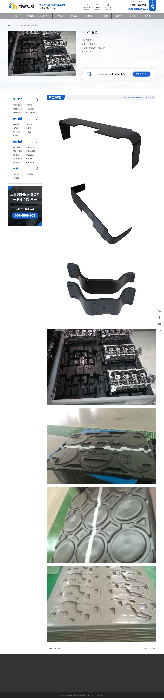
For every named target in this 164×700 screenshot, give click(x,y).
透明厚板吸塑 (17, 105)
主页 (20, 26)
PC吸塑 (15, 128)
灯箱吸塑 (29, 159)
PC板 (60, 16)
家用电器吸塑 (30, 151)
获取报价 (139, 74)
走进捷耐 (63, 679)
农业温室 (47, 689)
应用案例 (89, 16)
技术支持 (118, 16)
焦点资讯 (133, 16)
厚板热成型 (30, 109)
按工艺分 (32, 679)
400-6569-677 (160, 311)
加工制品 (47, 695)
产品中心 (74, 16)
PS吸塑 (28, 132)
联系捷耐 (148, 16)
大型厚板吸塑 (17, 109)
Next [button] (73, 58)
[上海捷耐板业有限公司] (12, 5)
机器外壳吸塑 (17, 151)
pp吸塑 (28, 128)
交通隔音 (47, 692)
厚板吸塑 (30, 16)
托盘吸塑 (16, 155)
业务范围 (63, 685)
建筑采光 (47, 685)
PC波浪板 (16, 178)
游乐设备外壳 (30, 155)
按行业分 (32, 685)
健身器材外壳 (17, 159)
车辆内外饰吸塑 (31, 147)
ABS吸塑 (16, 124)
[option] (42, 53)
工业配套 (47, 679)
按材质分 (35, 26)
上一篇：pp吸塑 (54, 648)
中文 (134, 1)
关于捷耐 (104, 16)
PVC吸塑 (29, 124)
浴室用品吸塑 (17, 162)
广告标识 (47, 682)
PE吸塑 (15, 136)
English (140, 1)
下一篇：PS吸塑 (149, 648)
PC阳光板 (29, 174)
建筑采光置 (30, 162)
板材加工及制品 (45, 16)
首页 (15, 16)
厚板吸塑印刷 (17, 112)
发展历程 (63, 682)
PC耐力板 (16, 174)
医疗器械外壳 (17, 147)
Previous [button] (10, 58)
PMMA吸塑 (16, 132)
